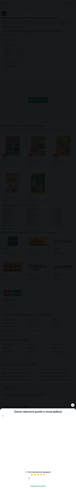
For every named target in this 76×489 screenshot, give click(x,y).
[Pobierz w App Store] (38, 480)
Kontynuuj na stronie (38, 486)
